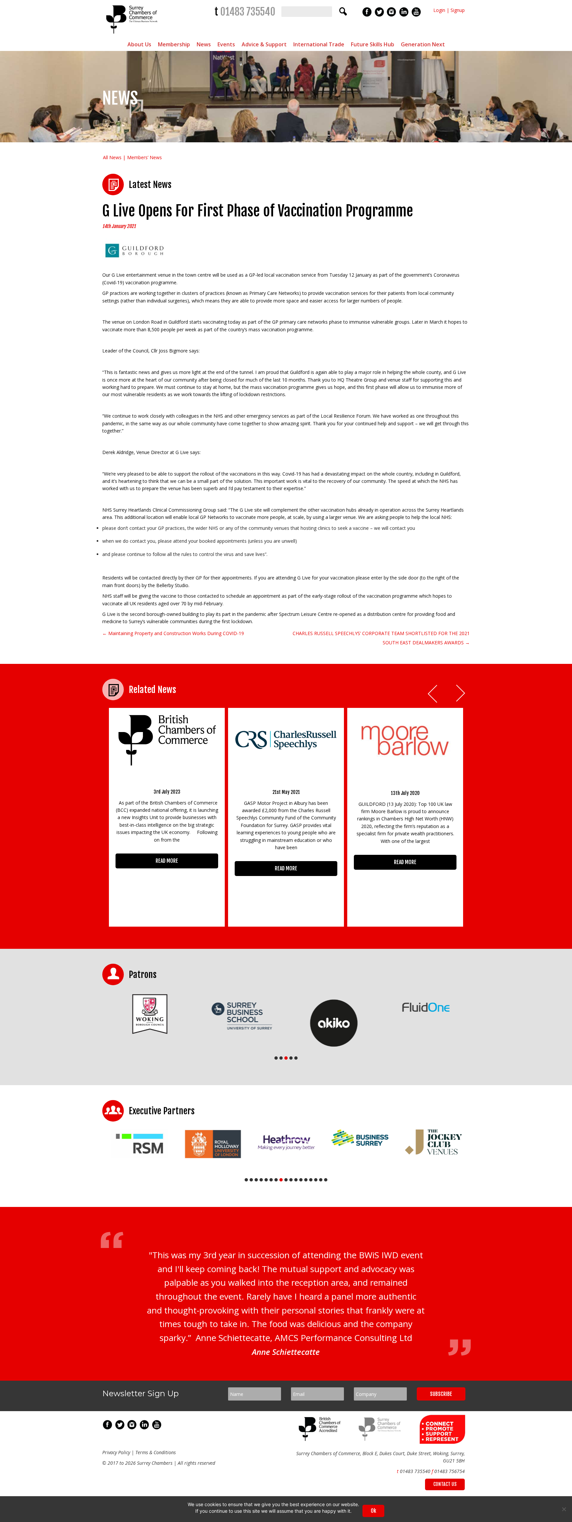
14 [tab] (310, 1179)
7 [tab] (276, 1179)
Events (226, 44)
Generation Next (423, 44)
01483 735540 (247, 12)
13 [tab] (306, 1179)
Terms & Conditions (155, 1452)
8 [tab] (281, 1179)
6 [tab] (271, 1179)
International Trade (318, 44)
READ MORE (167, 860)
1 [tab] (276, 1058)
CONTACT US (444, 1484)
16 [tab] (320, 1179)
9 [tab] (286, 1179)
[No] (563, 1509)
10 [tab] (291, 1179)
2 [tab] (281, 1058)
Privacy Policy (116, 1452)
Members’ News (144, 157)
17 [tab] (325, 1179)
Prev (433, 694)
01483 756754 (449, 1471)
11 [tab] (296, 1179)
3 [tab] (286, 1058)
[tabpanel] (148, 1014)
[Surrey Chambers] (132, 35)
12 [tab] (301, 1179)
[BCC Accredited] (321, 1439)
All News (112, 157)
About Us (139, 44)
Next (461, 694)
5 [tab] (296, 1058)
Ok (373, 1510)
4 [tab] (291, 1058)
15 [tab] (315, 1179)
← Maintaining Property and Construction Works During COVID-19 (173, 633)
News (204, 44)
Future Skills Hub (372, 44)
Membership (174, 44)
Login (439, 10)
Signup (458, 10)
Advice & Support (264, 44)
